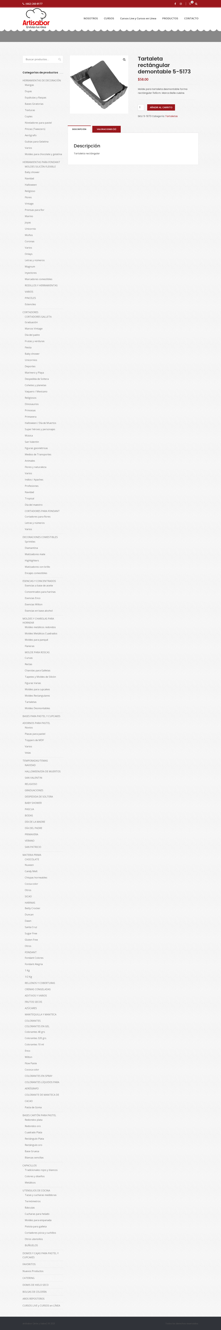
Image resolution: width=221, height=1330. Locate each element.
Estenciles (30, 304)
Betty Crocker (32, 908)
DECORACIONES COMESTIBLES (40, 537)
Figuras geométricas (36, 448)
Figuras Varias (33, 683)
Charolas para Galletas (37, 670)
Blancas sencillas (34, 1157)
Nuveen (29, 865)
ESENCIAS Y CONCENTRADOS (39, 581)
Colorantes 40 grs (35, 1031)
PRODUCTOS (170, 18)
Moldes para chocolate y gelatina (43, 154)
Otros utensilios (34, 1239)
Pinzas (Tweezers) (35, 129)
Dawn (28, 920)
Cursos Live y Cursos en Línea (138, 18)
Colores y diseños (35, 1176)
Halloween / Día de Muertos (40, 423)
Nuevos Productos (33, 1271)
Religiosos (30, 397)
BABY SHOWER (33, 803)
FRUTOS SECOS (33, 1002)
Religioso (30, 191)
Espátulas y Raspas (35, 97)
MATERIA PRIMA (32, 855)
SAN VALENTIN (33, 777)
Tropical (29, 498)
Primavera (30, 416)
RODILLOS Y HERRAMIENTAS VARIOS (41, 288)
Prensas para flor (34, 210)
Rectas (28, 664)
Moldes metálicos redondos (40, 627)
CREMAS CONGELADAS (38, 989)
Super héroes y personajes (40, 429)
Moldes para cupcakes (37, 689)
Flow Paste (31, 1063)
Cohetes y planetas (35, 385)
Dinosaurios (32, 404)
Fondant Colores (34, 957)
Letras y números (35, 260)
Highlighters (32, 560)
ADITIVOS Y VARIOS (36, 995)
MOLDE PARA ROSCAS (37, 652)
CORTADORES (30, 312)
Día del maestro (34, 504)
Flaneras (29, 646)
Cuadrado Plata (33, 1132)
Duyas (28, 91)
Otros (28, 890)
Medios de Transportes (38, 454)
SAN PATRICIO (33, 847)
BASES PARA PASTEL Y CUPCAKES (41, 716)
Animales (30, 460)
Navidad (29, 178)
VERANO (29, 840)
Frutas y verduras (35, 341)
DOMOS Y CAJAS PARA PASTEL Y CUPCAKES (41, 1255)
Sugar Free (31, 933)
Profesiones (31, 486)
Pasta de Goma (33, 1107)
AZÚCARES (31, 1008)
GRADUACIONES (34, 790)
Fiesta (28, 347)
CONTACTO (191, 18)
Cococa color (32, 1069)
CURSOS (109, 18)
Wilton (28, 1057)
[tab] (79, 129)
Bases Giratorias (34, 103)
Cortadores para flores (38, 516)
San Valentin (32, 441)
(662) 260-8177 (34, 3)
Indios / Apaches (34, 479)
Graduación (31, 322)
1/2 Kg (28, 976)
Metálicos (30, 1182)
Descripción (79, 129)
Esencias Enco (32, 598)
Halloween (31, 184)
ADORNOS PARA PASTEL (36, 723)
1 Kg (27, 970)
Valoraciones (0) (106, 129)
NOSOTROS (91, 18)
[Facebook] (176, 3)
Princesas (30, 410)
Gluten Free (31, 939)
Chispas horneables (36, 877)
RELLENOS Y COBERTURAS (40, 983)
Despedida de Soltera (37, 379)
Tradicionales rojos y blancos (41, 1170)
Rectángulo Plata (34, 1138)
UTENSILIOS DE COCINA (36, 1190)
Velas (28, 752)
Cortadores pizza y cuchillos (40, 1232)
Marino (29, 216)
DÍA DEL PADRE (33, 828)
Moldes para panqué (36, 639)
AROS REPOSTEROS (34, 1298)
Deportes (30, 366)
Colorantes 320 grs (35, 1038)
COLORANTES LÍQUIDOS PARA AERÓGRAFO (42, 1085)
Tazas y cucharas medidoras (41, 1195)
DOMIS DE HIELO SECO (36, 1285)
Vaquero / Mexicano (36, 391)
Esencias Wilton (33, 604)
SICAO (28, 896)
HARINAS (30, 902)
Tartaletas (171, 116)
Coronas (29, 241)
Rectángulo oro (33, 1145)
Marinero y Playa (34, 372)
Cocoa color (31, 883)
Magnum (30, 266)
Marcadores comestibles (38, 279)
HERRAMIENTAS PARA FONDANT (41, 162)
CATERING (28, 1278)
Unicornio (30, 228)
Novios (29, 727)
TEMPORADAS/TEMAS (35, 760)
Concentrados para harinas (40, 591)
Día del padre (32, 335)
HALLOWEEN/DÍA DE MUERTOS (43, 771)
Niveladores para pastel (38, 122)
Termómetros (33, 1201)
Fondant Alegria (34, 964)
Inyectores (31, 272)
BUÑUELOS (31, 1245)
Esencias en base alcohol (39, 610)
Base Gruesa (32, 1151)
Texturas (30, 110)
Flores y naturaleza (35, 467)
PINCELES (30, 298)
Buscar (58, 59)
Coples (28, 116)
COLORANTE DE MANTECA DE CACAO (42, 1098)
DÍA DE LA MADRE (35, 821)
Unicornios (31, 360)
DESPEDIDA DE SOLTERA (39, 796)
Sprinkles (30, 541)
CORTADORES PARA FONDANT (42, 511)
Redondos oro (33, 1126)
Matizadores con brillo (37, 566)
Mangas (29, 85)
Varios (28, 148)
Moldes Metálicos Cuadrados (41, 633)
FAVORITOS (29, 1264)
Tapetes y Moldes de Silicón (40, 676)
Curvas (29, 658)
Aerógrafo (31, 135)
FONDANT (31, 952)
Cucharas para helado (37, 1214)
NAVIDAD (30, 765)
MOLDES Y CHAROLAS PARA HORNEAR (38, 620)
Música (29, 435)
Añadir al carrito (161, 107)
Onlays (28, 254)
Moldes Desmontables (37, 708)
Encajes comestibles (36, 573)
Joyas (28, 222)
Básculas (30, 1207)
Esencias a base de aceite (39, 585)
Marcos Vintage (34, 328)
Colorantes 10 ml (34, 1044)
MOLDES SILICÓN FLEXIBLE (40, 166)
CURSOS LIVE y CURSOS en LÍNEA (41, 1305)
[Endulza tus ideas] (36, 18)
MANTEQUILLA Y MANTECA (40, 1014)
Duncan (29, 914)
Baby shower (32, 172)
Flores (28, 197)
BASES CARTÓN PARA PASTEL (39, 1115)
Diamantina (31, 548)
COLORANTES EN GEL (37, 1026)
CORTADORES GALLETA (38, 316)
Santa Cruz (31, 927)
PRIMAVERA (31, 834)
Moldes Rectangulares (37, 695)
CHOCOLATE (32, 859)
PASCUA (29, 809)
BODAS (29, 815)
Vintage (29, 203)
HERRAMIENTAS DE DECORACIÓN (42, 80)
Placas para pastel (35, 733)
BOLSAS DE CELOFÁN (35, 1291)
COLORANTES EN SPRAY (38, 1076)
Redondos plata (33, 1119)
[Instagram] (181, 3)
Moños (29, 235)
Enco (27, 1050)
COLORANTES (33, 1020)
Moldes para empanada (38, 1220)
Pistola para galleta (36, 1226)
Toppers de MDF (34, 740)
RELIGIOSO (31, 784)
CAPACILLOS (30, 1165)
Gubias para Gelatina (36, 141)
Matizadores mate (35, 554)
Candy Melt (31, 871)
